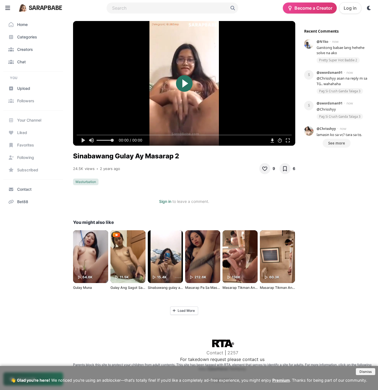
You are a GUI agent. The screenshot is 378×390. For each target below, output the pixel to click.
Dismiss (365, 372)
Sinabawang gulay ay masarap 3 (174, 288)
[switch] (369, 8)
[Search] (232, 8)
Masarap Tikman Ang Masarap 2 (286, 288)
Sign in (165, 201)
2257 (232, 352)
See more (336, 143)
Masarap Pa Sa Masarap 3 (206, 288)
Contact (214, 352)
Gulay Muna (82, 288)
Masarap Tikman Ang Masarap (247, 288)
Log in (350, 8)
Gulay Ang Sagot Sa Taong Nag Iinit (138, 288)
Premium (281, 380)
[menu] (7, 8)
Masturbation (86, 182)
